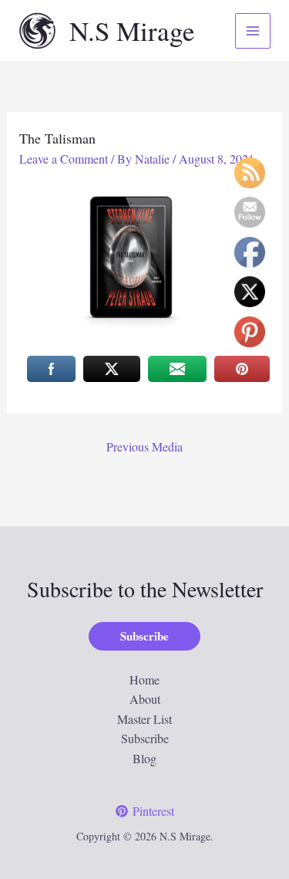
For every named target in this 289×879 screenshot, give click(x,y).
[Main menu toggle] (253, 31)
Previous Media (144, 446)
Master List (144, 719)
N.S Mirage (132, 30)
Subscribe (145, 738)
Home (144, 679)
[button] (144, 636)
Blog (144, 758)
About (144, 699)
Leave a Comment (63, 158)
